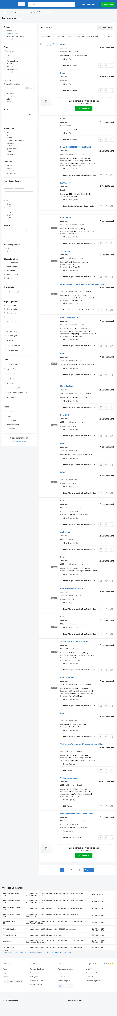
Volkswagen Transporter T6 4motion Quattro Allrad (82, 744)
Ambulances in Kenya (9, 952)
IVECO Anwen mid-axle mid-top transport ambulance (83, 284)
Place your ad (84, 108)
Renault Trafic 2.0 (9, 935)
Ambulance (65, 532)
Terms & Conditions (37, 969)
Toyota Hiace (66, 251)
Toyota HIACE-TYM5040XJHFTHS (75, 642)
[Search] (30, 4)
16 (79, 870)
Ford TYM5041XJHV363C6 (71, 588)
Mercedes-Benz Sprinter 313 (12, 915)
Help (4, 973)
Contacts (6, 977)
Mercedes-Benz (67, 386)
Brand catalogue (36, 984)
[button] (106, 65)
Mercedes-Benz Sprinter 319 (12, 908)
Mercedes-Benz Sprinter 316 (12, 894)
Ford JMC (64, 415)
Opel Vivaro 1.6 (8, 947)
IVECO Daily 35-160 (10, 929)
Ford (62, 353)
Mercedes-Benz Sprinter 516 (12, 901)
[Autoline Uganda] (8, 4)
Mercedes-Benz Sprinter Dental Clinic (76, 814)
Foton (62, 73)
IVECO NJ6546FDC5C (69, 318)
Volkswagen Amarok (69, 778)
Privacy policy (35, 973)
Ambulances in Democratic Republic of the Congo (53, 952)
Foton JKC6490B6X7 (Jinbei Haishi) (75, 147)
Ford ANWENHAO (68, 678)
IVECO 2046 (65, 183)
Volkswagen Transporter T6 (11, 922)
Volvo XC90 (7, 941)
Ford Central (65, 218)
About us (6, 969)
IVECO (63, 44)
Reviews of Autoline (37, 981)
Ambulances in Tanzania (26, 952)
